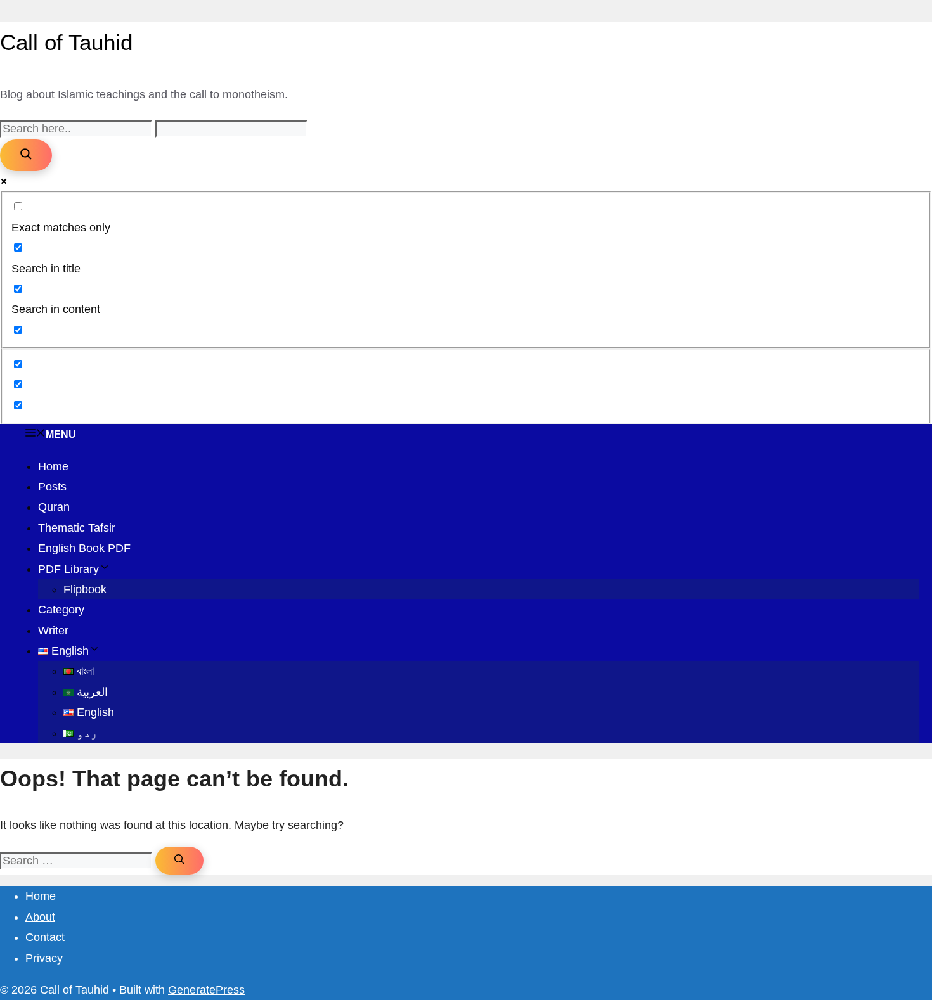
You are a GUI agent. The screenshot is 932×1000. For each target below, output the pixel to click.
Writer (53, 630)
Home (53, 466)
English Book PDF (84, 548)
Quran (54, 507)
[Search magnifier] (26, 155)
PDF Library (68, 569)
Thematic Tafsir (76, 528)
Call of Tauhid (66, 42)
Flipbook (85, 589)
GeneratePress (206, 990)
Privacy (44, 958)
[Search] (179, 861)
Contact (45, 937)
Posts (52, 486)
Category (61, 609)
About (40, 917)
